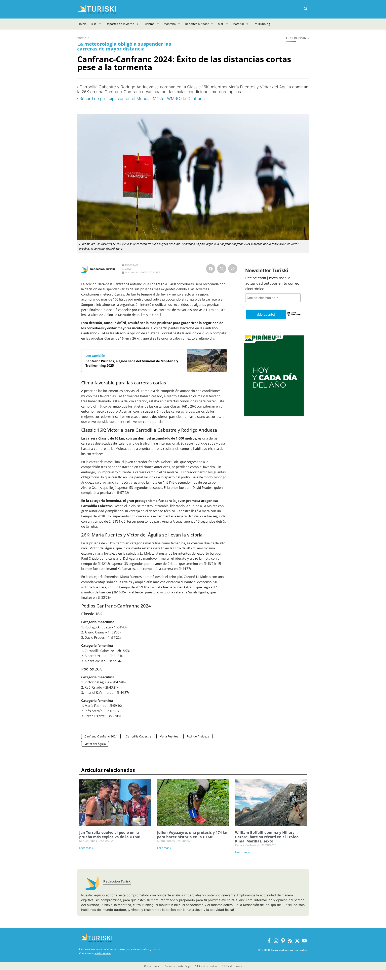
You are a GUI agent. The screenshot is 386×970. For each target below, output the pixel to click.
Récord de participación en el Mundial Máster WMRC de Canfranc (142, 98)
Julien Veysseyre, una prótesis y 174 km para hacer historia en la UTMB (193, 834)
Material (238, 24)
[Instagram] (276, 940)
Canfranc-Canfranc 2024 (100, 736)
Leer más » (86, 848)
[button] (305, 8)
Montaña (170, 24)
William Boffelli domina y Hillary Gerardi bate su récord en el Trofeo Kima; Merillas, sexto (267, 836)
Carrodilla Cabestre (138, 736)
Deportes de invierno (120, 24)
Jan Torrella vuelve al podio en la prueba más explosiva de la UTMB (109, 834)
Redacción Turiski (102, 269)
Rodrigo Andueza (198, 736)
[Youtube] (304, 940)
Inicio (82, 24)
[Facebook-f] (269, 940)
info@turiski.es (102, 953)
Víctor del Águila (95, 744)
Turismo (148, 24)
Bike (93, 24)
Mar (220, 24)
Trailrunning (261, 24)
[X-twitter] (297, 940)
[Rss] (290, 940)
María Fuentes (169, 736)
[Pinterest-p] (283, 940)
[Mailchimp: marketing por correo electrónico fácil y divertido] (294, 317)
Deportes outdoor (197, 24)
